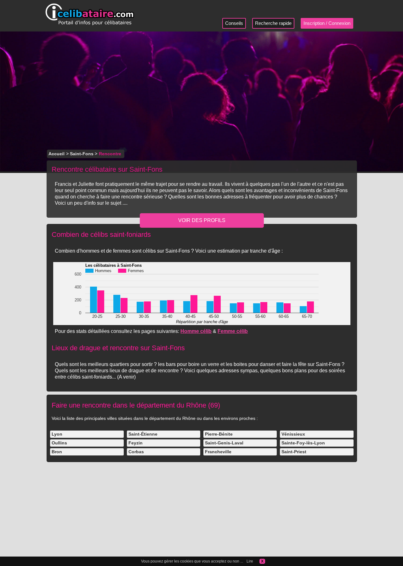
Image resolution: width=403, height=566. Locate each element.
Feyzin (135, 442)
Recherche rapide (273, 23)
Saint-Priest (293, 451)
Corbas (136, 451)
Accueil (56, 153)
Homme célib (196, 331)
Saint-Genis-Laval (224, 442)
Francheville (218, 451)
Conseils (234, 23)
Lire (250, 561)
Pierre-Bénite (219, 434)
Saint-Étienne (142, 434)
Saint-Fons (82, 153)
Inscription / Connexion (327, 23)
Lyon (57, 434)
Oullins (59, 442)
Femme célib (233, 331)
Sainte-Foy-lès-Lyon (303, 442)
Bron (57, 451)
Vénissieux (293, 434)
